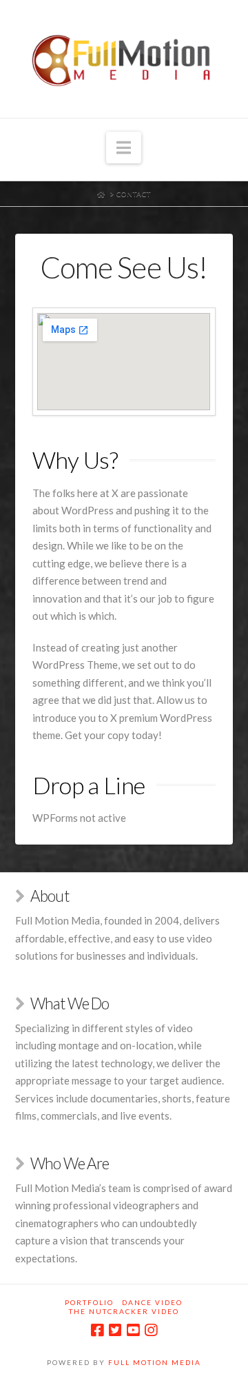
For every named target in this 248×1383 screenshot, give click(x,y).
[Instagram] (151, 1330)
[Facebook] (97, 1330)
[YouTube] (133, 1330)
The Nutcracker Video (124, 1311)
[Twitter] (115, 1330)
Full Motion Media (154, 1362)
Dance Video (152, 1302)
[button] (123, 147)
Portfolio (89, 1302)
